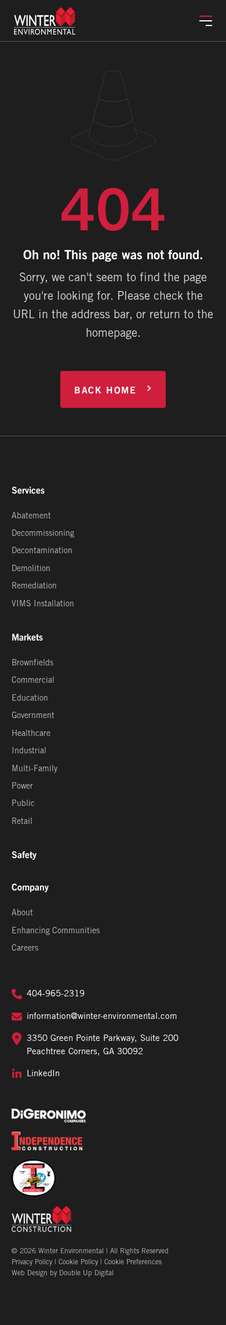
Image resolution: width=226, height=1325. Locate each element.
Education (30, 698)
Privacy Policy (32, 1262)
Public (23, 804)
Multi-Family (34, 769)
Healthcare (31, 734)
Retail (22, 822)
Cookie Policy (78, 1262)
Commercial (33, 680)
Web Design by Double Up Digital (63, 1273)
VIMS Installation (43, 604)
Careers (25, 948)
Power (22, 786)
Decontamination (42, 551)
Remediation (34, 586)
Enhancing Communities (56, 931)
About (22, 913)
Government (33, 716)
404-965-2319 (56, 994)
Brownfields (32, 663)
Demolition (31, 569)
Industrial (29, 751)
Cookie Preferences (133, 1262)
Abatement (31, 516)
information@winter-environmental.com (102, 1017)
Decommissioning (43, 534)
